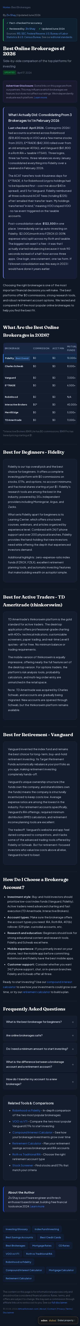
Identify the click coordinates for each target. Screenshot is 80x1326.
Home (6, 7)
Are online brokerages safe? (40, 1035)
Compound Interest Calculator (32, 1132)
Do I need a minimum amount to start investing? (40, 1048)
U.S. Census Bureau (30, 37)
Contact (51, 1309)
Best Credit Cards (50, 1237)
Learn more (40, 97)
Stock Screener (22, 1165)
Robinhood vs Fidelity (26, 1110)
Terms (69, 1309)
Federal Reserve (36, 33)
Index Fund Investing (47, 1229)
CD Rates (64, 1245)
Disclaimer (8, 1312)
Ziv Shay (11, 15)
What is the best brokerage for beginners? (40, 1021)
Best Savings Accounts (19, 1237)
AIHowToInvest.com (28, 1309)
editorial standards (61, 37)
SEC (23, 33)
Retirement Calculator (26, 1143)
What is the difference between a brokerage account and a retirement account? (40, 1064)
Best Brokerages (15, 1245)
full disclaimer (59, 1302)
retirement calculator (36, 992)
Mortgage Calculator (61, 1270)
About (43, 1309)
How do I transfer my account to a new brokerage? (40, 1081)
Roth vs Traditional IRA (26, 1154)
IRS (18, 33)
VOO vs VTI (19, 1121)
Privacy (61, 1309)
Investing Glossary (17, 1229)
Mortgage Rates (42, 1245)
